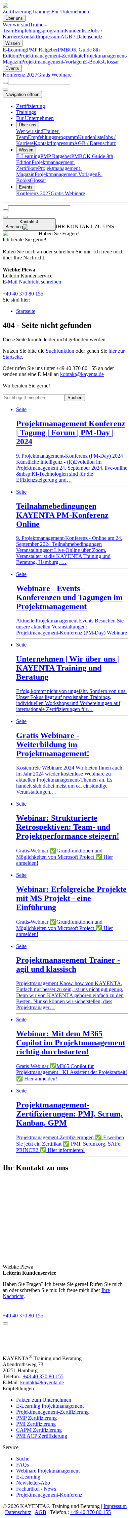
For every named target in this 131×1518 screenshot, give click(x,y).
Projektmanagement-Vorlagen (52, 62)
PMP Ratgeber (42, 49)
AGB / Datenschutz (81, 36)
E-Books (93, 62)
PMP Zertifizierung (36, 1418)
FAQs (22, 1465)
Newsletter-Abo (33, 1483)
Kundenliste (77, 30)
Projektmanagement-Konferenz (49, 1495)
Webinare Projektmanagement (48, 1471)
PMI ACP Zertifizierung (41, 1436)
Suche (22, 1459)
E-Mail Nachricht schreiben (32, 281)
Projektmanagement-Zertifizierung (52, 1412)
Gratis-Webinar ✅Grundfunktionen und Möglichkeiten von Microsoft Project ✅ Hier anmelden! (67, 833)
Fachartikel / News (36, 1489)
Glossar (111, 62)
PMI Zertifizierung (36, 1424)
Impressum (48, 36)
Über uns (14, 18)
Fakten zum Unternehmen (43, 1400)
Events (12, 68)
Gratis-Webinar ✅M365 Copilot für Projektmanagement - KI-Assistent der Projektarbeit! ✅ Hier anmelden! (71, 1049)
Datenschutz (18, 1512)
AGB (40, 1512)
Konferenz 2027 (20, 75)
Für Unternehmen (70, 11)
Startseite (25, 311)
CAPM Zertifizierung (39, 1430)
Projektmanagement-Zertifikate (51, 56)
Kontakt (28, 36)
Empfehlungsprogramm (39, 30)
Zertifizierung (17, 11)
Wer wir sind (16, 24)
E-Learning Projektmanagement (50, 1406)
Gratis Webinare (54, 75)
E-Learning (15, 49)
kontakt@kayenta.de (82, 374)
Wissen (12, 43)
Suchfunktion (60, 351)
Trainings (41, 11)
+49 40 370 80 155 (23, 294)
